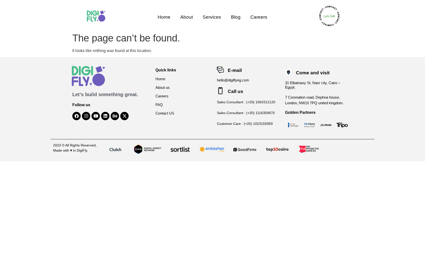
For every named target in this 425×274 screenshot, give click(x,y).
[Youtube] (95, 116)
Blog (236, 17)
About (186, 17)
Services (212, 17)
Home (164, 17)
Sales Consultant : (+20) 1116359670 (246, 113)
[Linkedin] (105, 116)
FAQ (159, 105)
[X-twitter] (124, 116)
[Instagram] (86, 116)
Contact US (164, 113)
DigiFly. (82, 150)
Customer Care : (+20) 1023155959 (245, 124)
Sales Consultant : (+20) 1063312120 (246, 102)
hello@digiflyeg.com (233, 80)
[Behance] (115, 116)
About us (162, 87)
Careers (258, 17)
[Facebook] (76, 116)
